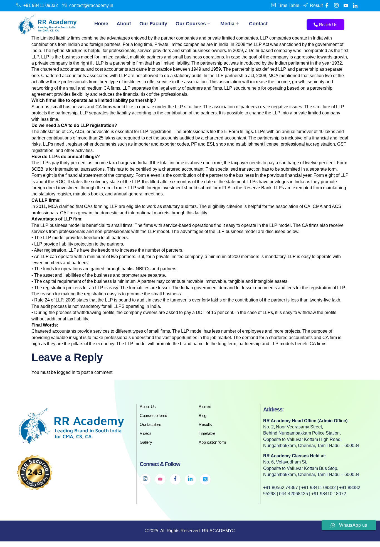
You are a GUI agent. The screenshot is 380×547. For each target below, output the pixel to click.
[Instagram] (145, 479)
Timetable (207, 433)
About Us (148, 406)
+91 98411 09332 (40, 5)
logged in (66, 372)
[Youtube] (346, 5)
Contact (258, 23)
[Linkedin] (355, 5)
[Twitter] (205, 479)
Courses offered (153, 415)
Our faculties (150, 424)
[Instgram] (336, 5)
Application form (212, 442)
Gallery (146, 442)
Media (227, 23)
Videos (146, 433)
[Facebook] (327, 5)
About (124, 23)
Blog (202, 415)
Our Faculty (153, 23)
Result (316, 5)
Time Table (288, 5)
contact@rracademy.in (91, 5)
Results (205, 424)
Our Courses (191, 23)
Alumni (205, 406)
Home (101, 23)
